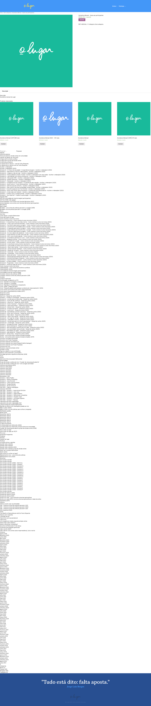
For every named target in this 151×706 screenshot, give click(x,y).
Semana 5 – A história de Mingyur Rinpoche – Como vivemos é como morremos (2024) (24, 258)
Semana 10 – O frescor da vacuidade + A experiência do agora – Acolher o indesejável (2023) (26, 170)
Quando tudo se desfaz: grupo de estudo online (13, 449)
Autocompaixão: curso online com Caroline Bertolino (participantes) (19, 203)
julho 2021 (3, 595)
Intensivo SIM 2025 (5, 375)
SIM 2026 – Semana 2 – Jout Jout (9, 392)
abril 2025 (3, 538)
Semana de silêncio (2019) (7, 493)
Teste (1, 512)
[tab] (5, 91)
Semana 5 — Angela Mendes (8, 384)
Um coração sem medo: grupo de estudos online (13, 521)
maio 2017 (3, 627)
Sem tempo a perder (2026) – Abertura (11, 463)
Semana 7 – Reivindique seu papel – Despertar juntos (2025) (17, 331)
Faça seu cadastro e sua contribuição (10, 351)
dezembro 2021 (4, 587)
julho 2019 (3, 620)
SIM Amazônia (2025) (6, 510)
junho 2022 (3, 578)
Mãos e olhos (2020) (5, 408)
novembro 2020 (4, 605)
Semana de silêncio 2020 (7, 496)
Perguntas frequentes (6, 434)
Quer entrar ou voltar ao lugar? (9, 453)
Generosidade (4, 360)
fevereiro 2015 (4, 644)
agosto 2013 (3, 661)
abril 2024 (3, 551)
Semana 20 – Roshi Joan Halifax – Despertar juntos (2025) (16, 316)
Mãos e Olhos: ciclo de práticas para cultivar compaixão (15, 409)
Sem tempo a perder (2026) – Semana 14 (11, 472)
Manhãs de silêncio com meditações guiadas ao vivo (14, 406)
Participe (121, 6)
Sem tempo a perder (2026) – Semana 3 (11, 480)
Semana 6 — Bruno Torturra (8, 386)
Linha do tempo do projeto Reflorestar (11, 405)
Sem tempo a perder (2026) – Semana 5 (11, 483)
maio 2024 (3, 549)
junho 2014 (3, 649)
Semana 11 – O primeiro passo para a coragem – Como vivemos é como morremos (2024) (25, 225)
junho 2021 (3, 597)
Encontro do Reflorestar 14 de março (10, 526)
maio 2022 (3, 579)
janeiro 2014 (3, 655)
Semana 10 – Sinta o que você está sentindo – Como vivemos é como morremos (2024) (24, 223)
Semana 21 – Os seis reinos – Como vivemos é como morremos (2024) (20, 242)
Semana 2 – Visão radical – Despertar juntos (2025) (14, 315)
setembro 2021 (4, 592)
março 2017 (3, 628)
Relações (2, 671)
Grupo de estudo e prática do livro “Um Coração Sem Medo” (17, 364)
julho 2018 (3, 623)
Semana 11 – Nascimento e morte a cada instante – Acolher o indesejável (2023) (22, 172)
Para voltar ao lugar (5, 430)
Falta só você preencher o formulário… (11, 353)
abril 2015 (3, 641)
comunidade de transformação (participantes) (13, 271)
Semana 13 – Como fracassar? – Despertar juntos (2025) (16, 304)
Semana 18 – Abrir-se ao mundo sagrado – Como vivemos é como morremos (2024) (23, 236)
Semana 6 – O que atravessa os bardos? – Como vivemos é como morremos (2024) (23, 260)
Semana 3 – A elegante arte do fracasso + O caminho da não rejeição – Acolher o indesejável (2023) (28, 183)
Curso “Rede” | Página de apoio (9, 286)
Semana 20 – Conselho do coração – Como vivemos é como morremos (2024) (22, 241)
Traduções (3, 672)
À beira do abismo (5, 154)
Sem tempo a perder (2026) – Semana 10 (11, 466)
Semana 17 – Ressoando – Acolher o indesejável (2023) (15, 181)
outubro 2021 (4, 590)
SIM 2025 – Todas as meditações (9, 387)
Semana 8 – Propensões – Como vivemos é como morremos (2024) (19, 263)
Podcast (2, 669)
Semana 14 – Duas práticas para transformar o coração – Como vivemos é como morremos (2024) (28, 230)
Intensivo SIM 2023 (5, 371)
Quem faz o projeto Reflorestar (9, 450)
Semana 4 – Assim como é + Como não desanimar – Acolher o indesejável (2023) (22, 184)
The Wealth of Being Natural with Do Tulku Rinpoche (15, 513)
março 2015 (3, 642)
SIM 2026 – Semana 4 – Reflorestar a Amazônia (13, 395)
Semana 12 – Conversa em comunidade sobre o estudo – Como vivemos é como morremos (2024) (27, 227)
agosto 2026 (3, 534)
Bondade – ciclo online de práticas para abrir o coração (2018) (17, 208)
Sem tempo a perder (6, 460)
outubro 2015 (4, 636)
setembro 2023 (4, 556)
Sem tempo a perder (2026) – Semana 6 (11, 485)
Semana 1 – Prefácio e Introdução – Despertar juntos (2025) (17, 297)
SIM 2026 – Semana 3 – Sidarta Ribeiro (11, 394)
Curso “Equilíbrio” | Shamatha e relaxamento (13, 285)
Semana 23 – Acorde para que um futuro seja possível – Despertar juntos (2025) (22, 321)
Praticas (2, 441)
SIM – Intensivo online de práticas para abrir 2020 (14, 507)
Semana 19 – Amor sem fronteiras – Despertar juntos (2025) (17, 313)
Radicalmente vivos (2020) (7, 457)
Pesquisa (2, 436)
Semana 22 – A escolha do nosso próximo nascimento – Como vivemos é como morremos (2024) (27, 244)
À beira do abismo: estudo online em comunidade (14, 156)
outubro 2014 (4, 645)
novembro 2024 (4, 542)
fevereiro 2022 (4, 584)
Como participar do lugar (7, 217)
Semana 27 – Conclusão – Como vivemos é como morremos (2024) (19, 252)
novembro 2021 (4, 589)
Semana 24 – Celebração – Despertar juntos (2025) (14, 323)
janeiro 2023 (3, 567)
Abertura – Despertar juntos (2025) (10, 296)
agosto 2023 (3, 557)
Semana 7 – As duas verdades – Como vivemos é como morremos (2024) (20, 261)
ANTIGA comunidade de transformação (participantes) (15, 198)
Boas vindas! (3, 206)
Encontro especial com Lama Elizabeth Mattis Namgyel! (16, 343)
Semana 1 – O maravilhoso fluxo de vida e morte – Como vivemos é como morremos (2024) (26, 222)
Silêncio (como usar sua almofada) (9, 504)
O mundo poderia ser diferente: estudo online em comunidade (17, 427)
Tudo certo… (3, 520)
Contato (2, 277)
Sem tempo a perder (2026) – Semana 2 (11, 479)
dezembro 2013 (4, 657)
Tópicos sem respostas (6, 515)
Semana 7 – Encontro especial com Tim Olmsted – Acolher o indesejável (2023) (22, 189)
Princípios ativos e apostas (7, 442)
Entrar (114, 6)
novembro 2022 (4, 570)
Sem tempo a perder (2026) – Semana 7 (11, 486)
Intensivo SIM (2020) (6, 367)
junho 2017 (3, 625)
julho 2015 (3, 638)
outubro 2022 (4, 571)
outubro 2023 (4, 554)
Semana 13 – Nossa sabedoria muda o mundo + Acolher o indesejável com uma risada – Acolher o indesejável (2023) (32, 175)
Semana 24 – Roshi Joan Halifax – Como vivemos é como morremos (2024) (21, 247)
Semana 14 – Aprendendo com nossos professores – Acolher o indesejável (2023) (23, 176)
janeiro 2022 (3, 586)
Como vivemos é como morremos (9, 219)
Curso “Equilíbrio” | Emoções (8, 283)
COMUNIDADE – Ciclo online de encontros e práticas (15, 268)
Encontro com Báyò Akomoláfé (9, 338)
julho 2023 (3, 559)
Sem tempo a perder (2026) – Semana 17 (11, 477)
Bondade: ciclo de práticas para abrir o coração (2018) (15, 209)
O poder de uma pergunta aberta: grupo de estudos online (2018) (18, 428)
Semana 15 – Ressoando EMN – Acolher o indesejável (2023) (17, 178)
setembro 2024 (4, 543)
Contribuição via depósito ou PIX (9, 280)
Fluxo (1, 356)
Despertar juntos (5, 293)
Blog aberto (3, 205)
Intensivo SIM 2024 (5, 373)
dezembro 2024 (4, 540)
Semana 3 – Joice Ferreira (7, 381)
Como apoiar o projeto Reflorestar (10, 216)
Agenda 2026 (3, 197)
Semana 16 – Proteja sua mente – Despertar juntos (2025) (16, 308)
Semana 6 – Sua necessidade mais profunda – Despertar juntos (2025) (20, 329)
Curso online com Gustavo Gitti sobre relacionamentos (15, 290)
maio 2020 (3, 614)
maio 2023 (3, 560)
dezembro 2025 (4, 535)
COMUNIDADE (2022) (6, 269)
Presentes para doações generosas (10, 527)
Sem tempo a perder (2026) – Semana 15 (11, 474)
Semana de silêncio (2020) (7, 494)
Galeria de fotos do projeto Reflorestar (11, 359)
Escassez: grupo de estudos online (9, 348)
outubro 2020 (4, 606)
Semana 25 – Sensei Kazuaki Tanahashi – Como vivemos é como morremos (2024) (23, 249)
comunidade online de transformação (10, 272)
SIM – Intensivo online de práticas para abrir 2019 (14, 505)
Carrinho (2, 214)
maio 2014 (3, 650)
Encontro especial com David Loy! (9, 342)
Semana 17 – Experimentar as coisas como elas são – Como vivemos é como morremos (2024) (26, 234)
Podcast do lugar (4, 439)
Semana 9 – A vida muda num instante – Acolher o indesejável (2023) (19, 192)
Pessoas (2, 438)
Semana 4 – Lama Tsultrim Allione (9, 383)
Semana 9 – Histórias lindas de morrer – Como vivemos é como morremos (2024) (23, 264)
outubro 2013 (4, 658)
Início (1, 13)
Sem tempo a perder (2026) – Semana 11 (11, 468)
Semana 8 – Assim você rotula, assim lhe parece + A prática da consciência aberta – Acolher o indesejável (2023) (32, 190)
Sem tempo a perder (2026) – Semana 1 (11, 464)
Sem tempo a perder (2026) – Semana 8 (11, 488)
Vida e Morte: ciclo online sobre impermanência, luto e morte (17, 531)
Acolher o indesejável (6, 167)
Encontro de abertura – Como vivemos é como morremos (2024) (18, 220)
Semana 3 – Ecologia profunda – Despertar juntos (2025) (16, 324)
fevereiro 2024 (4, 553)
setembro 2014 (4, 647)
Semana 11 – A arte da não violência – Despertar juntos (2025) (17, 301)
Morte (2, 668)
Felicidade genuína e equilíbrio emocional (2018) (13, 354)
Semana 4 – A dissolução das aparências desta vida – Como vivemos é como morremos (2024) (26, 257)
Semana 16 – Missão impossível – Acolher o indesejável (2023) (17, 179)
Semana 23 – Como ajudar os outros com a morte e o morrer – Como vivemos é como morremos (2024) (29, 246)
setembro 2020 (4, 608)
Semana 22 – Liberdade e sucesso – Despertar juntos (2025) (17, 320)
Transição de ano (4, 516)
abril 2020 (3, 616)
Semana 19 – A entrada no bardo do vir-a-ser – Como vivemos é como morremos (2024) (24, 238)
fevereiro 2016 (4, 634)
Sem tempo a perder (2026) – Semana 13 (11, 471)
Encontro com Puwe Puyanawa (8, 340)
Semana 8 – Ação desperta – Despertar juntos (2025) (15, 332)
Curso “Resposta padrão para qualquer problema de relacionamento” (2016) (21, 288)
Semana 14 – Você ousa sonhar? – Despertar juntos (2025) (16, 305)
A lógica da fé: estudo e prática (8, 159)
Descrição (5, 91)
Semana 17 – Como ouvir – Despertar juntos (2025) (14, 310)
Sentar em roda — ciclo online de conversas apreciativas (16, 497)
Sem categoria (7, 13)
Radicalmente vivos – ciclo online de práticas (12, 455)
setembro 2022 (4, 573)
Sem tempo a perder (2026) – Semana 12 (11, 469)
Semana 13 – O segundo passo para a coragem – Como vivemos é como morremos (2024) (25, 228)
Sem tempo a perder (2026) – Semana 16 (11, 475)
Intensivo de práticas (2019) (8, 365)
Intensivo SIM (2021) (6, 368)
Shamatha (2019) (5, 501)
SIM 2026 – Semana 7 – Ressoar (9, 400)
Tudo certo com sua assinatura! (9, 518)
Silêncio (2, 502)
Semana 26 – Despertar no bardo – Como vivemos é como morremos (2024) (21, 250)
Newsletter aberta (5, 414)
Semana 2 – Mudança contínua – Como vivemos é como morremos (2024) (21, 239)
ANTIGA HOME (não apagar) (8, 200)
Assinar (82, 20)
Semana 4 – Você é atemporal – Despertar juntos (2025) (16, 326)
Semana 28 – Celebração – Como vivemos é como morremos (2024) (19, 253)
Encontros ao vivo (5, 346)
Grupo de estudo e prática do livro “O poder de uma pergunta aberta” (19, 362)
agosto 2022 (3, 575)
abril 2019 (3, 622)
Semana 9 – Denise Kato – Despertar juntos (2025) (14, 334)
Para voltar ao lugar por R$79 (8, 431)
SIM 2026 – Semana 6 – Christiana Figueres (12, 398)
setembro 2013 (4, 660)
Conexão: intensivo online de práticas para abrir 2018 (15, 275)
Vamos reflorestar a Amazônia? (9, 524)
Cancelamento (4, 212)
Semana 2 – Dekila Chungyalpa (8, 379)
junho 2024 (3, 548)
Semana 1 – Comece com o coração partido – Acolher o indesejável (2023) (21, 194)
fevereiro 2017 (4, 630)
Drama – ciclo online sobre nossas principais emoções (15, 335)
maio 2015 (3, 639)
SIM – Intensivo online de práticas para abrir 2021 (14, 508)
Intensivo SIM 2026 (5, 389)
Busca (1, 211)
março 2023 (3, 564)
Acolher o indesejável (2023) (8, 168)
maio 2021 (3, 598)
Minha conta (3, 412)
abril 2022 (3, 581)
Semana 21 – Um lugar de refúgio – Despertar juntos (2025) (17, 318)
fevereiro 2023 (4, 565)
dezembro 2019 (4, 619)
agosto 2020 (3, 609)
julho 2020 (3, 611)
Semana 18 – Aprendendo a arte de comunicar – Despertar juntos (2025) (20, 312)
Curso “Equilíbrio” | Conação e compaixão (11, 282)
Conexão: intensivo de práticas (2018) (10, 274)
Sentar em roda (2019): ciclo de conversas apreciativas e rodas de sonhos (20, 499)
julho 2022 (3, 576)
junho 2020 (3, 612)
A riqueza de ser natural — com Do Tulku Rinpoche (14, 164)
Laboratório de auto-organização (9, 401)
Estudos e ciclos (4, 349)
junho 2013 (3, 663)
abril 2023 (3, 562)
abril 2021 (3, 600)
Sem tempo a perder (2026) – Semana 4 (11, 482)
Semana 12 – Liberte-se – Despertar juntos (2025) (14, 302)
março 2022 (3, 582)
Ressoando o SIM (5, 376)
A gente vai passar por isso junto (9, 157)
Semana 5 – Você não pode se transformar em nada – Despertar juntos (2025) (22, 327)
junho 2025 (3, 537)
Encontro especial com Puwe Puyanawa (11, 345)
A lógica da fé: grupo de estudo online (10, 160)
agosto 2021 (3, 594)
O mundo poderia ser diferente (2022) (11, 425)
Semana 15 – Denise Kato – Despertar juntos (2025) (14, 307)
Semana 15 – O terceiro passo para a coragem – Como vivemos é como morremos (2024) (25, 231)
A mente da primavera (6, 162)
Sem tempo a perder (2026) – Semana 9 (11, 490)
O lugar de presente (5, 423)
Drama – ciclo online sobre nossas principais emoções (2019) (17, 337)
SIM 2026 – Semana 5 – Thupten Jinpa (11, 397)
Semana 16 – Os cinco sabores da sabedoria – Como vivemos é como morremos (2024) (24, 233)
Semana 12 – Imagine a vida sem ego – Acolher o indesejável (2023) (19, 173)
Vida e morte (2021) (5, 529)
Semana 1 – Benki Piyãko (7, 378)
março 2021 (3, 601)
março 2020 (3, 617)
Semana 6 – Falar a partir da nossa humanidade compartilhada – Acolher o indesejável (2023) (26, 187)
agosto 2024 (3, 545)
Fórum (2, 357)
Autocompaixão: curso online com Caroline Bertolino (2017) (17, 201)
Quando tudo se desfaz (6, 444)
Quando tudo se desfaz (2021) (8, 447)
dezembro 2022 (4, 568)
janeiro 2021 (3, 603)
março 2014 (3, 652)
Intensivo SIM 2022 (5, 370)
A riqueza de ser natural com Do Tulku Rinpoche (13, 165)
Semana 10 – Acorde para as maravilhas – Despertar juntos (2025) (18, 299)
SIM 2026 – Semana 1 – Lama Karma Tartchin (12, 390)
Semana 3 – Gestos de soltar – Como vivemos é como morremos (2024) (20, 255)
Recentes (2, 458)
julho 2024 (3, 546)
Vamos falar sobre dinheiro (7, 523)
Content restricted (5, 279)
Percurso (2, 433)
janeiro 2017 (3, 631)
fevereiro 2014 (4, 653)
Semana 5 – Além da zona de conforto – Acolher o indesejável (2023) (19, 186)
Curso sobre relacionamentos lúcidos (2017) (12, 291)
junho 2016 (3, 633)
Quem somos (3, 452)
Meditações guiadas (5, 411)
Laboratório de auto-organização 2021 (11, 403)
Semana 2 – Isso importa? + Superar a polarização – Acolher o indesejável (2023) (23, 195)
